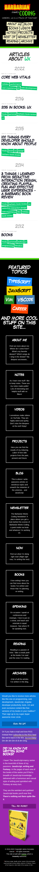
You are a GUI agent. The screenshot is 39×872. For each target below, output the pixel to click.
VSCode (25, 299)
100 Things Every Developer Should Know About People (19, 141)
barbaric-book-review (27, 114)
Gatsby (23, 854)
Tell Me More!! (19, 806)
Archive (27, 41)
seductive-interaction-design (14, 207)
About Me (14, 24)
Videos (25, 28)
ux (19, 88)
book (11, 151)
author (20, 242)
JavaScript (19, 290)
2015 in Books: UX (16, 107)
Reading (13, 41)
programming (8, 245)
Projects (25, 33)
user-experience (9, 88)
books (4, 114)
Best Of (9, 37)
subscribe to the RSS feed (24, 735)
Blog (28, 24)
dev (19, 212)
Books (14, 28)
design (21, 150)
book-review (7, 215)
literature (19, 245)
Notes (11, 33)
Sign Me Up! (19, 724)
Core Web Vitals (15, 77)
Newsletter (27, 37)
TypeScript (19, 282)
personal (12, 114)
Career (19, 308)
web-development (29, 88)
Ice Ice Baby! (30, 738)
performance (15, 84)
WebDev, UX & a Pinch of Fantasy (19, 18)
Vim (9, 300)
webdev (5, 84)
